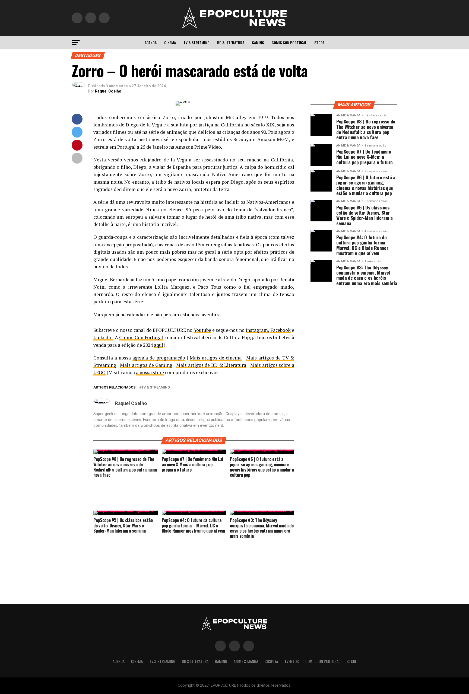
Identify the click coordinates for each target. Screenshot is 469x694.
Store (319, 42)
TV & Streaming (196, 42)
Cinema (170, 42)
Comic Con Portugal (289, 42)
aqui (158, 345)
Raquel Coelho (108, 91)
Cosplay (271, 661)
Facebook (280, 330)
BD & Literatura (230, 42)
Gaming (258, 42)
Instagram (257, 330)
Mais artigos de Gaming (146, 365)
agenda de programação (158, 358)
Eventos (292, 661)
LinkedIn (103, 337)
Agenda (151, 42)
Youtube (202, 330)
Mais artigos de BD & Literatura (211, 365)
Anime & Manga (246, 661)
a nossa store (150, 372)
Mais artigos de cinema (216, 358)
